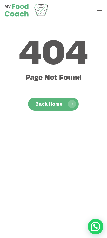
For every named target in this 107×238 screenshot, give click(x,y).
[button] (99, 10)
